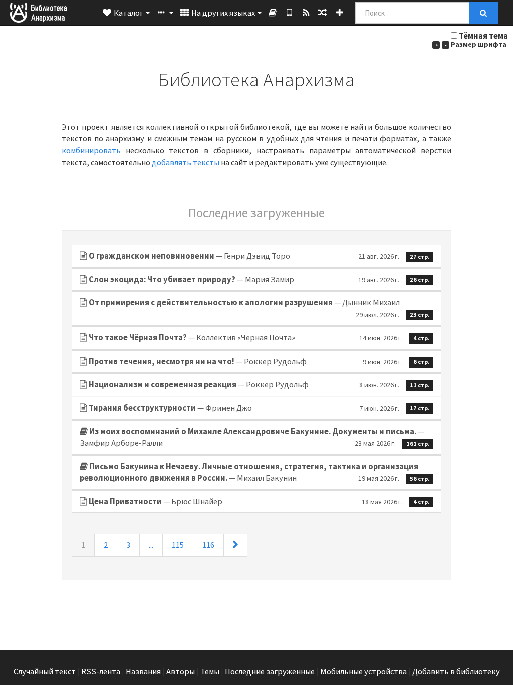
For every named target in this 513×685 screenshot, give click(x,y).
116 (208, 545)
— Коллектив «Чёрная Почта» (259, 337)
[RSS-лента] (306, 12)
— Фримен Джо (259, 408)
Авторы (180, 671)
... (151, 545)
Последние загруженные (270, 671)
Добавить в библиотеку (456, 671)
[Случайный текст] (322, 12)
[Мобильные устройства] (289, 12)
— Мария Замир (259, 279)
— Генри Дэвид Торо (259, 256)
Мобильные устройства (363, 671)
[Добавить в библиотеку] (339, 12)
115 (178, 545)
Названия (143, 671)
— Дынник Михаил (259, 308)
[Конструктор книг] (273, 12)
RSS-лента (100, 671)
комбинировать (91, 150)
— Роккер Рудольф (259, 361)
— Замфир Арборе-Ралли (255, 437)
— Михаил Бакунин (255, 472)
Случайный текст (45, 671)
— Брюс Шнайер (259, 501)
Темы (209, 671)
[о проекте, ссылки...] (164, 12)
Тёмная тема (483, 36)
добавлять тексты (185, 162)
